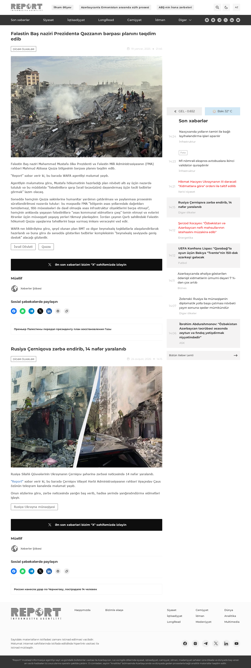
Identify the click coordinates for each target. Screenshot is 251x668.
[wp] (23, 311)
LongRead (174, 621)
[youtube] (238, 20)
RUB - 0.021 (186, 111)
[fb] (207, 20)
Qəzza (46, 246)
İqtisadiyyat (174, 616)
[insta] (213, 20)
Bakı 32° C (225, 111)
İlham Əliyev (62, 7)
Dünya (228, 610)
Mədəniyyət (203, 621)
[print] (58, 311)
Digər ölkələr (23, 49)
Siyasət (171, 610)
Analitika (230, 616)
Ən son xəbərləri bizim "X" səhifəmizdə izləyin (90, 264)
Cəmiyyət (202, 610)
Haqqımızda (82, 610)
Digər (183, 20)
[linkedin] (232, 20)
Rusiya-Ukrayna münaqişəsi (34, 506)
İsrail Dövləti (23, 246)
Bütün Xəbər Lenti (181, 355)
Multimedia (231, 621)
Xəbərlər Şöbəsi (31, 288)
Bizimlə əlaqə (114, 610)
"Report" (17, 481)
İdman (200, 616)
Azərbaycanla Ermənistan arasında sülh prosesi (115, 7)
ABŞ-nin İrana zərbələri (175, 7)
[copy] (67, 311)
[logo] (26, 7)
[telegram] (219, 20)
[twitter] (226, 20)
